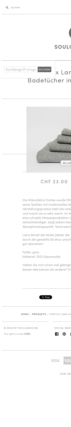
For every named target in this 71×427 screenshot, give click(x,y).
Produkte (39, 314)
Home (25, 314)
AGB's (27, 333)
